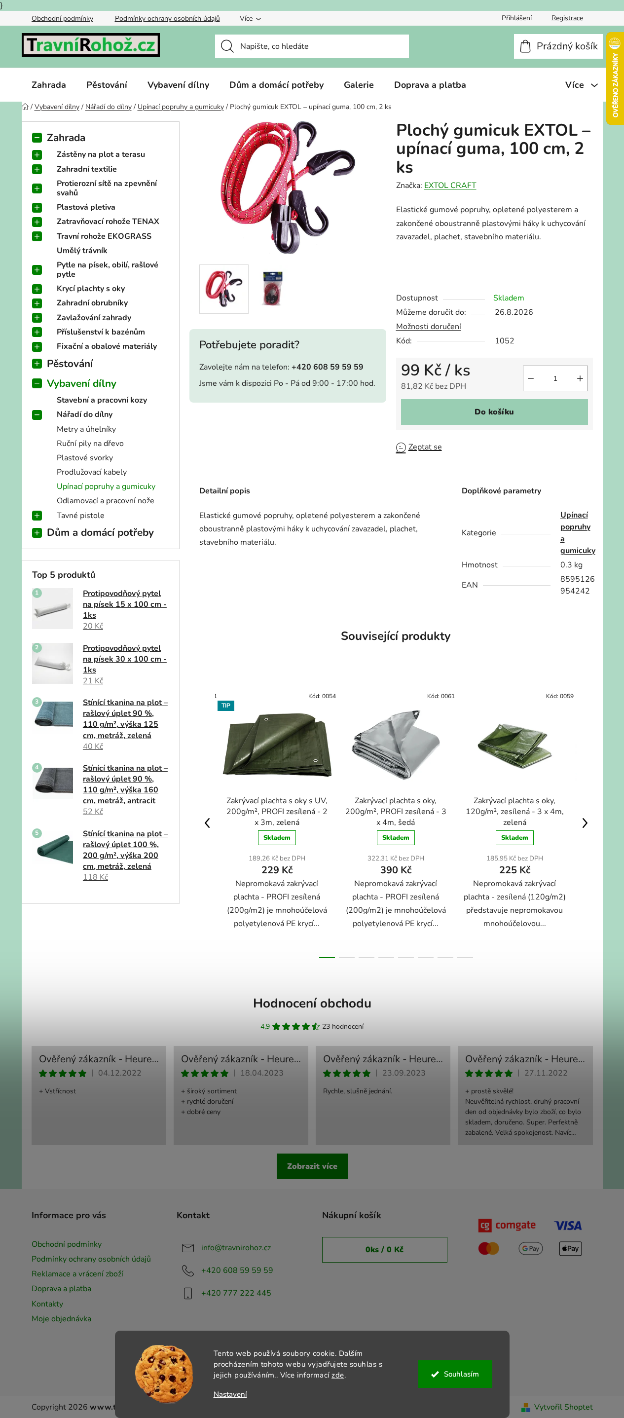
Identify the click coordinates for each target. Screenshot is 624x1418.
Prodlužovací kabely (92, 472)
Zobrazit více (312, 1166)
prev (207, 823)
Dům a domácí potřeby (100, 532)
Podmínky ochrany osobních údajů (167, 18)
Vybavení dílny (81, 383)
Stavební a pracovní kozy (102, 400)
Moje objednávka (61, 1318)
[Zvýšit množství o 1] (580, 378)
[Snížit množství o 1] (530, 378)
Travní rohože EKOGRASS (104, 236)
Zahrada (66, 138)
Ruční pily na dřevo (90, 443)
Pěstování (70, 364)
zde (337, 1375)
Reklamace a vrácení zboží (77, 1274)
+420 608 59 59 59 (237, 1270)
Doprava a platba (61, 1288)
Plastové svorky (85, 457)
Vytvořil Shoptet (563, 1407)
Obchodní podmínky (62, 18)
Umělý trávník (82, 250)
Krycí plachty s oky (91, 288)
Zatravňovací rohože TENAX (108, 221)
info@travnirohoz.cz (236, 1247)
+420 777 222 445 (236, 1293)
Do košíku (494, 412)
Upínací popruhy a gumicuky (106, 486)
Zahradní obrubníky (92, 303)
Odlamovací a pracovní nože (105, 500)
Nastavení (230, 1394)
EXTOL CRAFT (450, 185)
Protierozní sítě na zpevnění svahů (107, 188)
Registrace (567, 18)
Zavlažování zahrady (94, 317)
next (585, 823)
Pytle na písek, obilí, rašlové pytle (107, 270)
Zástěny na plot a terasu (101, 154)
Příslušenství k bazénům (101, 332)
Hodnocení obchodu (312, 1003)
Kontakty (47, 1304)
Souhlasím (461, 1374)
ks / (385, 1249)
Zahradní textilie (87, 169)
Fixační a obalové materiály (107, 346)
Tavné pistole (81, 515)
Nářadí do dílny (84, 414)
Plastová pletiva (86, 207)
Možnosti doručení (428, 326)
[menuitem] (49, 85)
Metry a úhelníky (86, 429)
